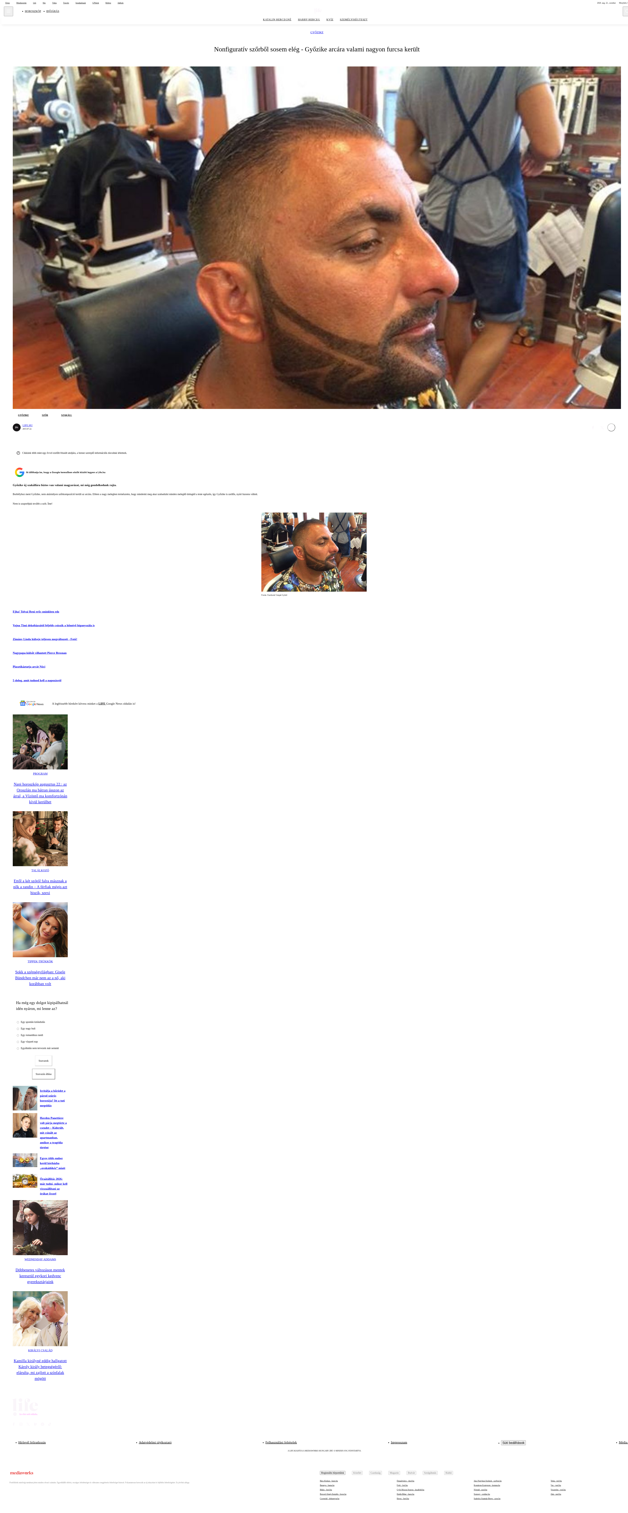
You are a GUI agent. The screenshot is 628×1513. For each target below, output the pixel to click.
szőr (45, 415)
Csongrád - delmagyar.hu (329, 1498)
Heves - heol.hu (403, 1498)
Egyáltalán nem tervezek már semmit (40, 1048)
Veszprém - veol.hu (558, 1490)
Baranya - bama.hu (327, 1485)
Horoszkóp (33, 11)
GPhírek (95, 3)
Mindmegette (21, 3)
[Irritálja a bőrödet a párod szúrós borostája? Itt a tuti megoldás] (25, 1098)
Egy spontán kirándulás (33, 1022)
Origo (7, 3)
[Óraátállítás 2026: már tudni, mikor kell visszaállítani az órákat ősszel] (25, 1181)
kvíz (329, 19)
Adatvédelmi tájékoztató (155, 1442)
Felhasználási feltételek (281, 1442)
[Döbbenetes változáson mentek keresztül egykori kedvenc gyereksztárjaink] (40, 1227)
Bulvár (411, 1472)
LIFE (102, 703)
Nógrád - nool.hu (480, 1490)
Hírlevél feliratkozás (32, 1442)
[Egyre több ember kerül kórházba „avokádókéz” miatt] (25, 1160)
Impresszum (399, 1442)
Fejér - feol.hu (402, 1485)
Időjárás (52, 11)
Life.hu (28, 425)
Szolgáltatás (430, 1472)
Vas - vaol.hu (556, 1485)
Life (34, 3)
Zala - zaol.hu (556, 1494)
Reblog (108, 3)
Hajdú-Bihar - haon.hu (405, 1494)
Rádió (448, 1472)
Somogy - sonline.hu (482, 1494)
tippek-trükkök (40, 961)
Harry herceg (309, 19)
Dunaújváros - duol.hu (405, 1481)
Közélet (357, 1472)
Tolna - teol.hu (556, 1481)
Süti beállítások (513, 1443)
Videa (54, 3)
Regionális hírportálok (332, 1472)
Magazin (394, 1472)
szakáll (66, 415)
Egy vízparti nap (29, 1041)
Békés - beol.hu (326, 1490)
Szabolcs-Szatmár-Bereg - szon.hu (487, 1498)
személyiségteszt (354, 19)
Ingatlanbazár (81, 3)
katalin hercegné (277, 19)
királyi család (40, 1350)
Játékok (120, 3)
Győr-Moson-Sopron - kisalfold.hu (410, 1490)
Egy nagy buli (28, 1028)
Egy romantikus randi (32, 1035)
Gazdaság (375, 1472)
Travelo (66, 3)
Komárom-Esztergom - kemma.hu (487, 1485)
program (40, 773)
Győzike (316, 32)
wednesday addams (40, 1259)
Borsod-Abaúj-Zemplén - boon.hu (333, 1494)
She (44, 3)
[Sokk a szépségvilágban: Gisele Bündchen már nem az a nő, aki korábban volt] (40, 929)
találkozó (40, 870)
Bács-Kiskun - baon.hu (329, 1481)
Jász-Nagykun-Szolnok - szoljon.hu (488, 1481)
